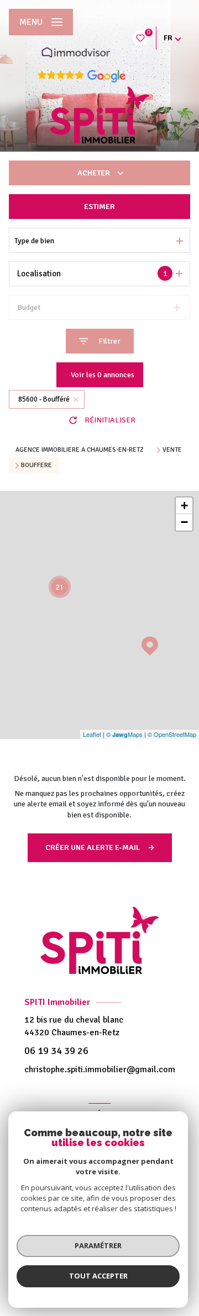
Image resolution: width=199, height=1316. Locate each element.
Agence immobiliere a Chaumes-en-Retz (79, 450)
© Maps (124, 734)
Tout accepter (98, 1276)
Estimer (99, 206)
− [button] (184, 522)
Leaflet (92, 734)
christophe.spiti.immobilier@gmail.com (99, 1069)
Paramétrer (98, 1245)
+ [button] (184, 505)
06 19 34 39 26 (56, 1051)
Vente (172, 450)
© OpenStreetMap (172, 734)
